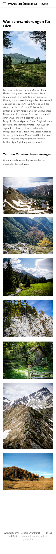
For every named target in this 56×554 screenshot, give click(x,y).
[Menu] (5, 4)
